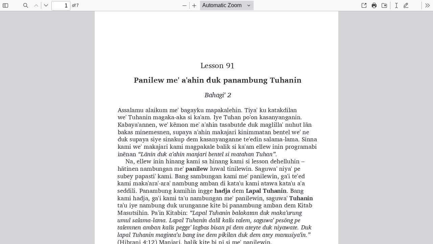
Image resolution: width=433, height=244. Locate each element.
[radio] (396, 5)
